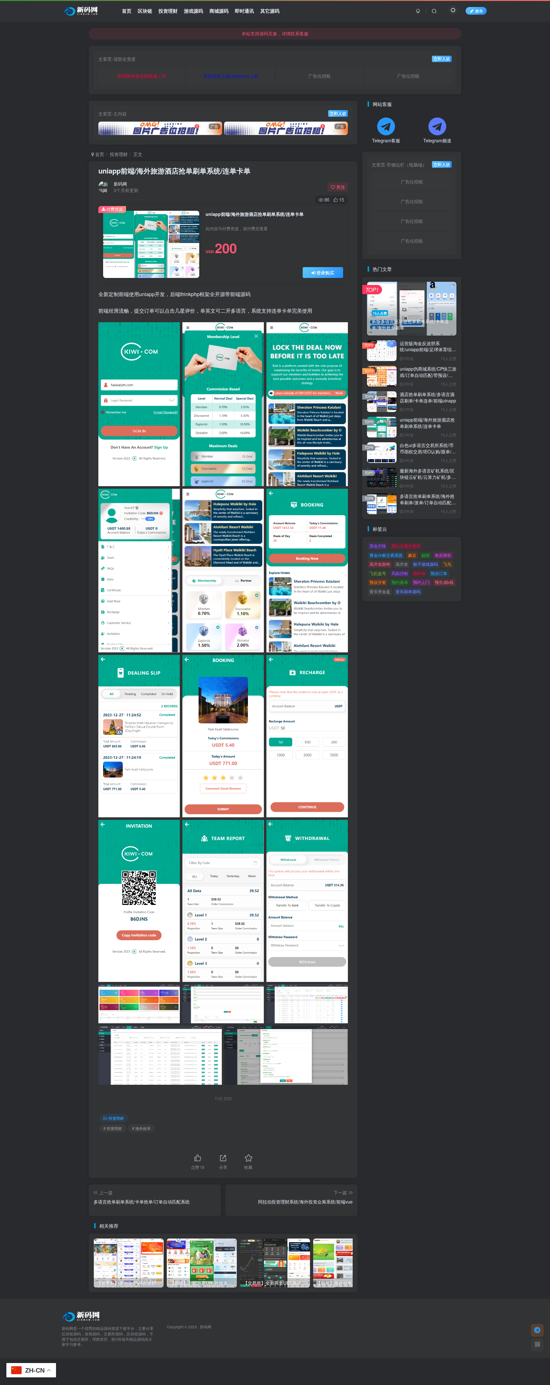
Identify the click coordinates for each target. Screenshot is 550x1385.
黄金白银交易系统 (386, 555)
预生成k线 (444, 582)
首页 (126, 10)
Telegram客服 (386, 140)
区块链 (145, 10)
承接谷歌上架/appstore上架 (230, 76)
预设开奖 (378, 582)
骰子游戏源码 (425, 564)
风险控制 (399, 573)
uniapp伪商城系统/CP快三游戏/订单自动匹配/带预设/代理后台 (428, 375)
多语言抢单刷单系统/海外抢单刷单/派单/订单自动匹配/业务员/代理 (427, 502)
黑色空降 (378, 546)
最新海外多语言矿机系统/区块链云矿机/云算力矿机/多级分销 (428, 476)
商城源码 (219, 10)
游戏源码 (193, 10)
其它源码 (269, 10)
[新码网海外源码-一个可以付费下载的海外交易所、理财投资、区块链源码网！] (82, 1315)
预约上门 (421, 582)
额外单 (419, 573)
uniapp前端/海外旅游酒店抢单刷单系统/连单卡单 (174, 171)
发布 (479, 10)
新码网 (120, 184)
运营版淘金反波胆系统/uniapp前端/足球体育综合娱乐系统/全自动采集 (428, 349)
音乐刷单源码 (408, 591)
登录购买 (325, 272)
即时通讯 (244, 10)
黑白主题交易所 (405, 546)
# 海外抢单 (141, 1128)
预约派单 (399, 582)
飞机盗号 (378, 573)
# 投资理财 (112, 1128)
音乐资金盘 (380, 591)
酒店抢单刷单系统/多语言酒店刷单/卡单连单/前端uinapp (428, 397)
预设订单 (439, 573)
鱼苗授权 (443, 555)
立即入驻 (442, 59)
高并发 (402, 564)
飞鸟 (447, 564)
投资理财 (168, 10)
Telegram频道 (437, 140)
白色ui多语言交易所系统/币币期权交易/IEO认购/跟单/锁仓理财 (428, 451)
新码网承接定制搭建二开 (141, 76)
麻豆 (412, 555)
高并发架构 (380, 564)
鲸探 (425, 555)
